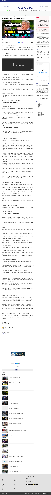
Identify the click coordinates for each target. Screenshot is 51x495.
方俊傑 (48, 51)
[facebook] (28, 476)
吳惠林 (38, 57)
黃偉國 (38, 54)
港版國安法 (10, 372)
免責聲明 (32, 493)
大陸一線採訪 (40, 113)
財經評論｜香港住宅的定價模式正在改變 (43, 42)
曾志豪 (38, 51)
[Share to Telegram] (20, 42)
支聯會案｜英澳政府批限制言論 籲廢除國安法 (43, 41)
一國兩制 (3, 372)
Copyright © (39, 493)
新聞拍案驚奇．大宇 (12, 16)
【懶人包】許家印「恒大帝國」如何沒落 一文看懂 (43, 45)
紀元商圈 (43, 6)
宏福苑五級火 (40, 115)
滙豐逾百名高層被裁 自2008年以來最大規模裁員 (43, 36)
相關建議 (26, 493)
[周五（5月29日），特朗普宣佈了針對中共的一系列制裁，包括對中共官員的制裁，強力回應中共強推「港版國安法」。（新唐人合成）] (18, 29)
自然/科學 (36, 10)
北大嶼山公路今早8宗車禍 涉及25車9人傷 (43, 30)
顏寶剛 (41, 54)
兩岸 (17, 10)
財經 (21, 10)
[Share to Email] (22, 42)
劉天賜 (45, 51)
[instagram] (26, 476)
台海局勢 (39, 105)
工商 (14, 488)
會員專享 (9, 10)
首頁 (5, 10)
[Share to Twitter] (19, 42)
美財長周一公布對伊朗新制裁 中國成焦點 (43, 25)
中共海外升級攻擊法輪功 (41, 114)
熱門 (13, 10)
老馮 (48, 57)
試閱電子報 (3, 6)
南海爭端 (39, 106)
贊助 (40, 6)
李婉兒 (41, 57)
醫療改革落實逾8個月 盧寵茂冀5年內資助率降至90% (43, 20)
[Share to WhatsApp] (21, 42)
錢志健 (38, 52)
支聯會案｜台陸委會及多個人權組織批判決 (43, 43)
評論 (28, 10)
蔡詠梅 (48, 54)
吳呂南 (45, 52)
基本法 (6, 372)
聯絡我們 (29, 493)
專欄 (26, 10)
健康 (32, 10)
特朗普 (13, 372)
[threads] (30, 476)
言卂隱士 (45, 57)
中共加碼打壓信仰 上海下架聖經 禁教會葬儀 (43, 37)
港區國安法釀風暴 (4, 16)
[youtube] (33, 476)
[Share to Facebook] (18, 42)
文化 (34, 10)
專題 (18, 16)
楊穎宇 (45, 54)
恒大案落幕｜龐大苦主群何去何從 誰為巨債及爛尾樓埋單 (43, 38)
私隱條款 (36, 493)
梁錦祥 (41, 52)
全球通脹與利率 (40, 104)
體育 (41, 10)
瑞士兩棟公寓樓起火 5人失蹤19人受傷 (42, 29)
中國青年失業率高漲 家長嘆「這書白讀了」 (43, 24)
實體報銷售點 (7, 6)
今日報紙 (3, 476)
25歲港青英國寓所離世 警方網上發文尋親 (43, 26)
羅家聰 (48, 52)
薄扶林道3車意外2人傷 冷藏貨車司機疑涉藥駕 (43, 21)
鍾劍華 (41, 51)
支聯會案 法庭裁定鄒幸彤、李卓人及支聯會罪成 (43, 40)
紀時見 (39, 103)
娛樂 (45, 10)
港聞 (15, 10)
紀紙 (39, 10)
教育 (43, 10)
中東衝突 (39, 107)
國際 (19, 10)
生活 (30, 10)
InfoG (24, 10)
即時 (11, 10)
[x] (32, 476)
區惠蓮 (38, 60)
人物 (2, 489)
